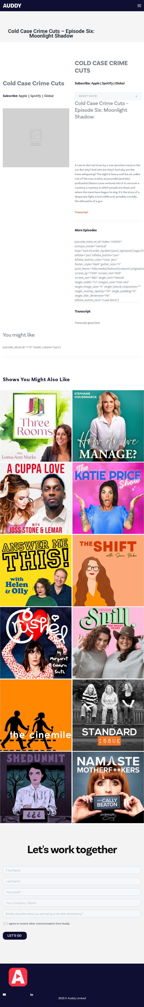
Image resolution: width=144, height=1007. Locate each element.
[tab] (108, 96)
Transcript (81, 212)
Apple (23, 96)
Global (48, 96)
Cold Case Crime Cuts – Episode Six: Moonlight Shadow (51, 33)
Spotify (35, 96)
